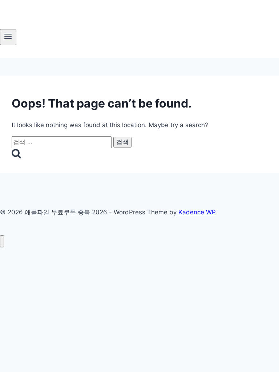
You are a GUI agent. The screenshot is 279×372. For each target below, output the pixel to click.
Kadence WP (197, 212)
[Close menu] (2, 241)
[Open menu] (8, 37)
